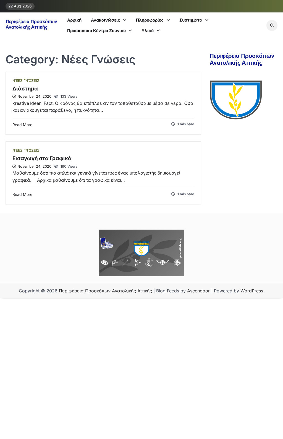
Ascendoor (198, 290)
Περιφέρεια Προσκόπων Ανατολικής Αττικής (105, 290)
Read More (22, 125)
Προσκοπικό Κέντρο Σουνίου (96, 30)
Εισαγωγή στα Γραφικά (42, 158)
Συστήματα (190, 20)
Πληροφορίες (150, 20)
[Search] (271, 25)
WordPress (251, 290)
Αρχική (74, 20)
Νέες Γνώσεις (26, 81)
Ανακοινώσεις (105, 20)
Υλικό (148, 30)
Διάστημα (25, 88)
